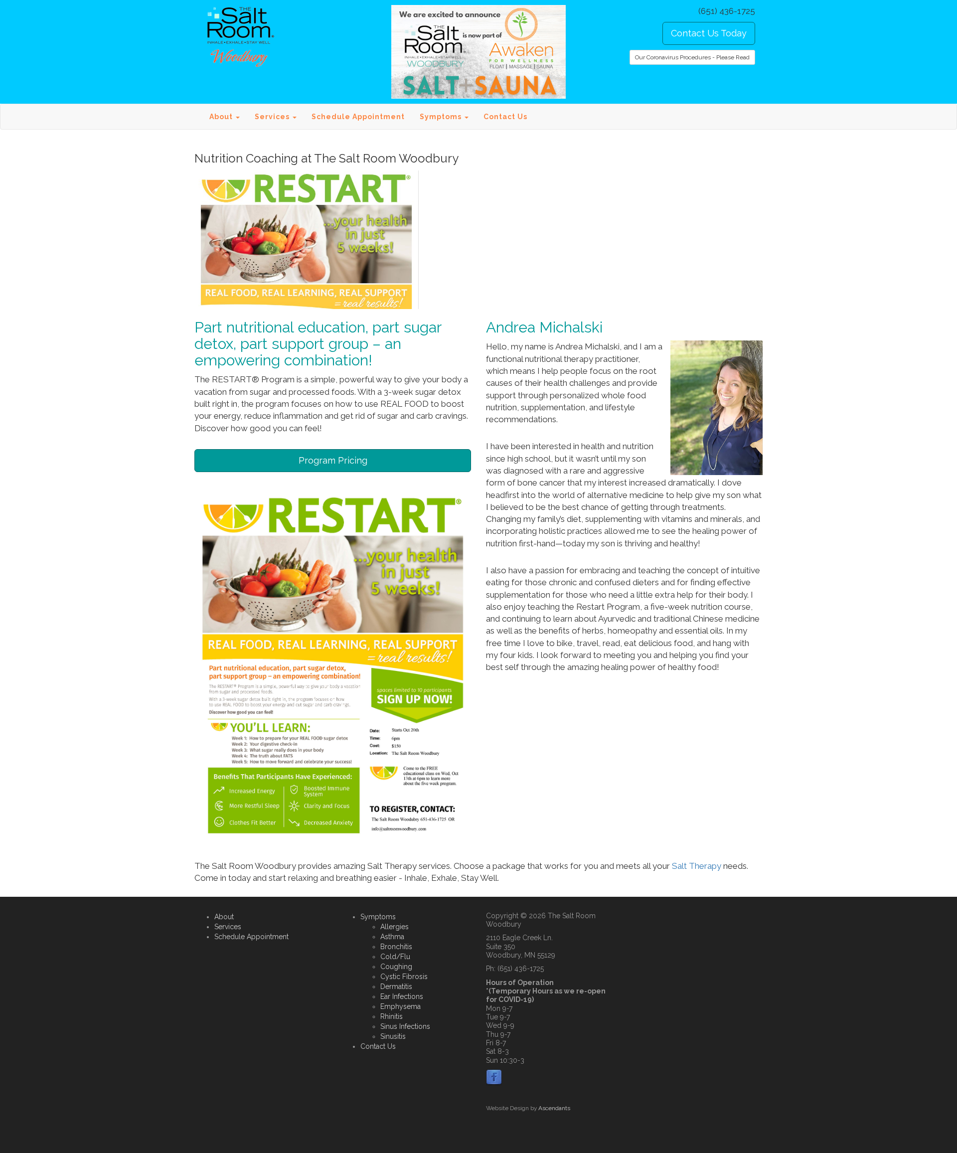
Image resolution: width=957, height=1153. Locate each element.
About (224, 917)
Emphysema (400, 1006)
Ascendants (554, 1108)
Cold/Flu (395, 957)
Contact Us (505, 117)
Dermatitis (396, 986)
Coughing (396, 967)
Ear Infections (401, 996)
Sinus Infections (405, 1026)
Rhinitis (391, 1016)
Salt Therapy (697, 866)
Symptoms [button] (442, 117)
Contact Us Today (709, 33)
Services (227, 927)
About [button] (222, 117)
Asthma (392, 937)
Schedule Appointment (358, 117)
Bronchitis (396, 947)
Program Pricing (333, 460)
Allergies (394, 927)
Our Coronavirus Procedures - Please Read (692, 57)
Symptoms (378, 917)
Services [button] (273, 117)
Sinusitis (393, 1036)
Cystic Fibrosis (404, 977)
